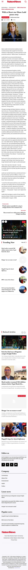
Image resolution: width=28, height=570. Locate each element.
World (24, 367)
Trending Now (8, 242)
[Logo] (14, 1)
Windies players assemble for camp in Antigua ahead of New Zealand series (12, 206)
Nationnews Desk (14, 17)
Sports (23, 221)
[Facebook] (3, 43)
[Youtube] (16, 464)
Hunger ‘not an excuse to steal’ (9, 260)
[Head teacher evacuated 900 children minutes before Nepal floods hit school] (23, 250)
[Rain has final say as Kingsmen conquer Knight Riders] (14, 342)
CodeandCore (17, 567)
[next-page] (6, 221)
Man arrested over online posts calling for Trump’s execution (14, 213)
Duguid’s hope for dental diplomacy (13, 439)
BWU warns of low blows (8, 279)
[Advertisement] (14, 310)
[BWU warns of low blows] (23, 279)
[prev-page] (3, 221)
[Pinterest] (11, 43)
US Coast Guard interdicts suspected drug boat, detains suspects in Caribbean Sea (8, 289)
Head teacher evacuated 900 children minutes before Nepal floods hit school (9, 250)
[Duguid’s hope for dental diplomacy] (23, 270)
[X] (7, 43)
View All (23, 242)
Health (24, 424)
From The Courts (21, 395)
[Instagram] (7, 464)
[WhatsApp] (14, 43)
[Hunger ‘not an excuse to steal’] (23, 260)
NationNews (5, 7)
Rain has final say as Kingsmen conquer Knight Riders (13, 231)
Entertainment (12, 7)
